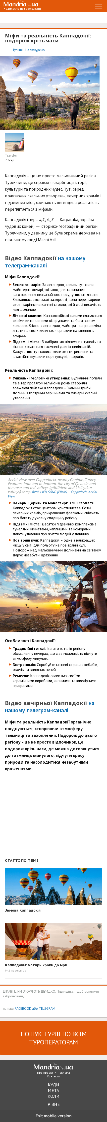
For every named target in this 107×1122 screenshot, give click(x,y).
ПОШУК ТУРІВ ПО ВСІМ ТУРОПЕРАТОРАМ (54, 1038)
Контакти (53, 1076)
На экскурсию (35, 50)
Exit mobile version (54, 1115)
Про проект (45, 1072)
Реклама (64, 1072)
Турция (17, 50)
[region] (42, 817)
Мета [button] (53, 1090)
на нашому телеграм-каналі (45, 262)
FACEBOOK (23, 1008)
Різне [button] (54, 1104)
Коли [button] (53, 1096)
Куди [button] (53, 1085)
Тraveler (11, 155)
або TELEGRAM (43, 1008)
